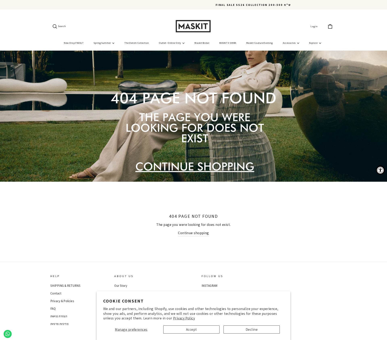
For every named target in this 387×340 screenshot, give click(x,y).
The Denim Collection (136, 42)
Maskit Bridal (202, 42)
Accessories (289, 42)
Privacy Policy (184, 318)
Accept (191, 329)
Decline (252, 329)
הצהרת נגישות (58, 316)
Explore (313, 42)
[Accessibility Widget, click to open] (380, 170)
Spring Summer (102, 42)
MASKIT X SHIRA (227, 42)
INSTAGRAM (209, 286)
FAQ (53, 309)
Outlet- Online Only (170, 42)
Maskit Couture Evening (259, 42)
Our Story (120, 286)
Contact (55, 293)
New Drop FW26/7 (73, 42)
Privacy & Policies (62, 301)
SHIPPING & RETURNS (65, 286)
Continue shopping (193, 232)
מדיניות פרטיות (59, 324)
